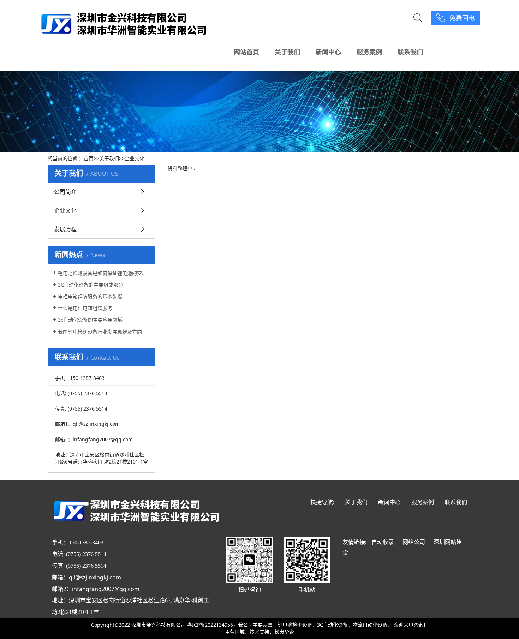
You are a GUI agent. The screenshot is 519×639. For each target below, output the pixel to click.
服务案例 (369, 52)
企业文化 (134, 158)
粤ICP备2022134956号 (212, 624)
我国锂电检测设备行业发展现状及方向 (100, 331)
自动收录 (382, 542)
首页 (89, 158)
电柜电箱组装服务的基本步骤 (90, 296)
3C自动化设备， (335, 624)
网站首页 (246, 52)
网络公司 (413, 542)
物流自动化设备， (372, 624)
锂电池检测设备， (297, 624)
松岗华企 (284, 631)
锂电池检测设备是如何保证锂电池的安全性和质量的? (104, 273)
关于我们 (287, 52)
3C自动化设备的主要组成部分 (90, 284)
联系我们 (410, 52)
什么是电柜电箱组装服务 (85, 308)
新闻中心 (328, 52)
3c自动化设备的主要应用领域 (90, 319)
